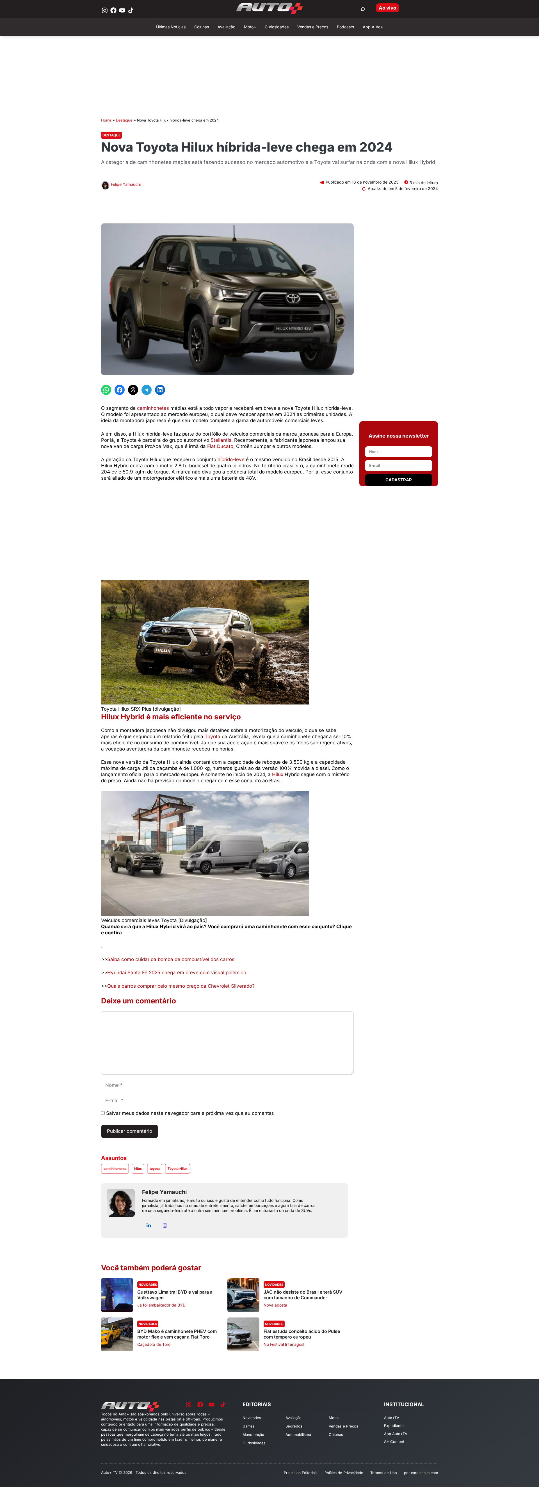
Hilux (277, 774)
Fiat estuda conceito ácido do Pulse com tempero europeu (302, 1334)
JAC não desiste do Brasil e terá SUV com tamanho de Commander (303, 1294)
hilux (138, 1168)
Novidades (148, 1285)
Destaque (124, 120)
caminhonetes (153, 408)
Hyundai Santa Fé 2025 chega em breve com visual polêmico (176, 972)
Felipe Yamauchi (126, 184)
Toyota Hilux (178, 1168)
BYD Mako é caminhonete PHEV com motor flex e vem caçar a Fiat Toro (177, 1334)
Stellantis (221, 440)
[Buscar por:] (363, 9)
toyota (155, 1168)
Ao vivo (387, 8)
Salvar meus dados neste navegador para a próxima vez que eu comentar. (190, 1113)
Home (106, 120)
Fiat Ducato (220, 446)
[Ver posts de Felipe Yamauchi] (105, 186)
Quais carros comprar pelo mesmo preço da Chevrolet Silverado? (181, 986)
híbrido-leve (231, 459)
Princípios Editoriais (301, 1472)
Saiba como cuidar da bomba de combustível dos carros (170, 959)
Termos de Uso (383, 1472)
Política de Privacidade (344, 1472)
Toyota (212, 736)
